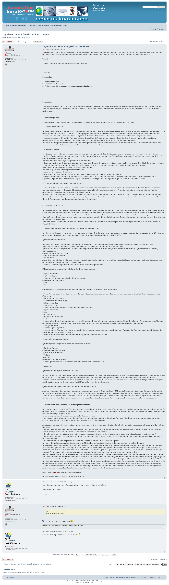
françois (28, 37)
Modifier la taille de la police (163, 25)
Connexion (162, 29)
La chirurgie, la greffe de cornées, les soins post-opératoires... (48, 25)
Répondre (5, 41)
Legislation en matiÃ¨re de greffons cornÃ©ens (65, 46)
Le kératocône (21, 25)
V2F (47, 49)
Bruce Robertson (51, 482)
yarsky (23, 37)
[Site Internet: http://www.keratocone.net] (6, 64)
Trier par (90, 554)
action (18, 37)
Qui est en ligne (8, 570)
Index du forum (11, 25)
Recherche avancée (159, 9)
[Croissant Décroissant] (109, 554)
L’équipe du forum (109, 577)
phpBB (76, 581)
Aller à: (111, 564)
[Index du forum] (48, 12)
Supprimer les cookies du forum (125, 577)
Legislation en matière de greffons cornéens (26, 34)
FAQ (154, 29)
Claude (14, 37)
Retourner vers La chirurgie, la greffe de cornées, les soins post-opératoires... (27, 564)
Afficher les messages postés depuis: (63, 554)
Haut (164, 478)
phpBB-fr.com (89, 582)
